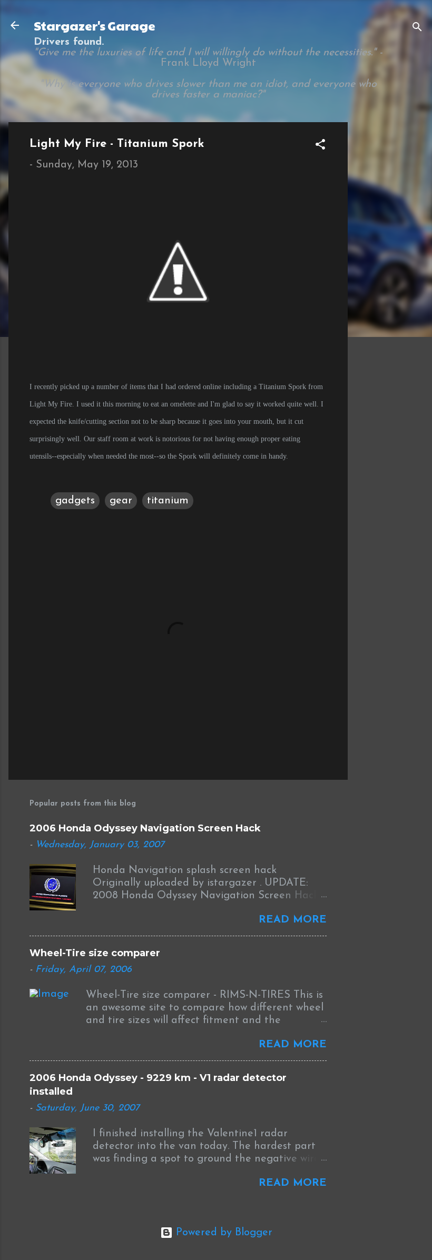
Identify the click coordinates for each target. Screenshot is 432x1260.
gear (121, 500)
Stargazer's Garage (94, 25)
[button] (320, 146)
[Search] (417, 29)
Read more (293, 920)
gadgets (75, 500)
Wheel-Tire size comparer (95, 953)
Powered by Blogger (222, 1232)
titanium (168, 500)
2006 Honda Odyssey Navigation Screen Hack (145, 828)
